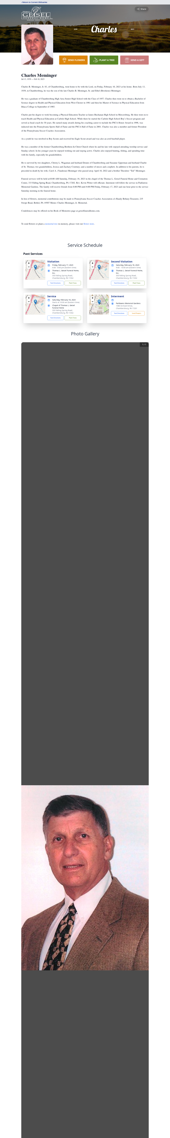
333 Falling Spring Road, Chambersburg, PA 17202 (62, 276)
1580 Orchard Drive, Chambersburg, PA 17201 (126, 307)
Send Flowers (136, 313)
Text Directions (55, 283)
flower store (89, 223)
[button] (35, 267)
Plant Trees (73, 283)
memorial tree (51, 223)
